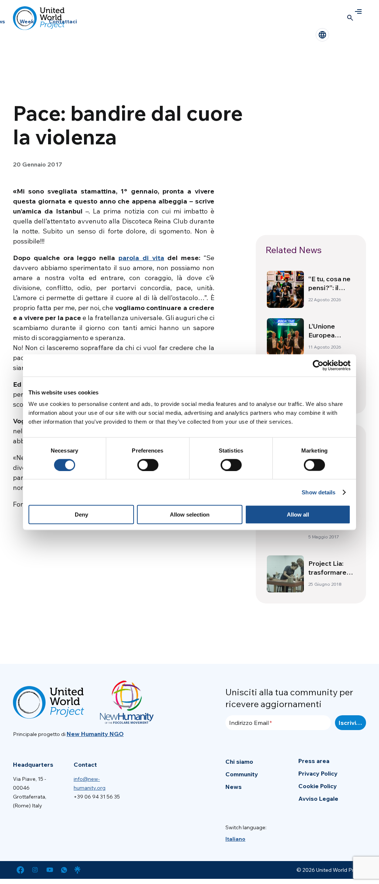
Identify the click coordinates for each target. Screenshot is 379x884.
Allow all (298, 514)
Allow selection (189, 514)
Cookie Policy (317, 786)
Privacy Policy (318, 773)
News (233, 786)
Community (241, 774)
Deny (81, 514)
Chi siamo (239, 761)
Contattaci (63, 21)
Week (27, 21)
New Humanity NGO (95, 733)
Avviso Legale (318, 798)
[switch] (147, 465)
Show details (318, 492)
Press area (313, 760)
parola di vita (141, 257)
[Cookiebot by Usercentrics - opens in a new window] (318, 365)
